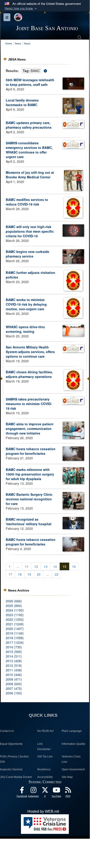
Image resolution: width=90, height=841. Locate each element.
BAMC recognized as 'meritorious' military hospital (28, 521)
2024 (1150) (15, 610)
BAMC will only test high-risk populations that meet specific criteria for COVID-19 (30, 231)
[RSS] (68, 791)
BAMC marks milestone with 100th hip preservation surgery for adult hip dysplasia (30, 474)
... (17, 566)
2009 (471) (14, 679)
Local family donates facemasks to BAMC (22, 102)
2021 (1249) (15, 624)
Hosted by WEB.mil (43, 811)
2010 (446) (14, 674)
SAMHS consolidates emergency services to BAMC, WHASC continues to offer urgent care (29, 150)
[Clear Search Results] (45, 70)
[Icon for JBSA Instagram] (33, 791)
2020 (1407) (15, 628)
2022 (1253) (15, 619)
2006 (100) (14, 693)
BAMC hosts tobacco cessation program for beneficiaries (30, 451)
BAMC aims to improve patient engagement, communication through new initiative (29, 428)
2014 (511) (14, 656)
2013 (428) (14, 660)
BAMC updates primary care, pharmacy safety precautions (29, 125)
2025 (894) (14, 605)
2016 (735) (14, 647)
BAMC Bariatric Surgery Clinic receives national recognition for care (29, 499)
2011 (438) (14, 670)
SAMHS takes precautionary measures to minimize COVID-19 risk (29, 404)
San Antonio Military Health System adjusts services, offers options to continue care (30, 352)
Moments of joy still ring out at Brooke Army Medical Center (30, 174)
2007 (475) (14, 688)
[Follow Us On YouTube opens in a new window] (56, 791)
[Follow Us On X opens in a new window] (45, 791)
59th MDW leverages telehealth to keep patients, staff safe (30, 82)
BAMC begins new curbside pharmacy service (27, 253)
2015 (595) (14, 651)
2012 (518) (14, 665)
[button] (21, 8)
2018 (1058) (15, 637)
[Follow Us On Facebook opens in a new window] (22, 791)
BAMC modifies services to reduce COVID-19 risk (27, 201)
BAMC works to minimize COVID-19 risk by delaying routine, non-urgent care (26, 304)
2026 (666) (14, 601)
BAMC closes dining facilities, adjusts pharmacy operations (29, 374)
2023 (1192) (15, 614)
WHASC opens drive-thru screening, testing (25, 329)
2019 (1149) (15, 633)
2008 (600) (14, 684)
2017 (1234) (15, 642)
